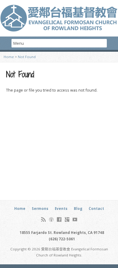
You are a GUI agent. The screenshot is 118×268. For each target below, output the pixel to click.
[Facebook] (59, 219)
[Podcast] (51, 219)
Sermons (40, 208)
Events (61, 208)
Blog (78, 208)
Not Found (27, 56)
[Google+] (67, 219)
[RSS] (43, 219)
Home (9, 56)
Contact (96, 208)
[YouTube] (75, 219)
